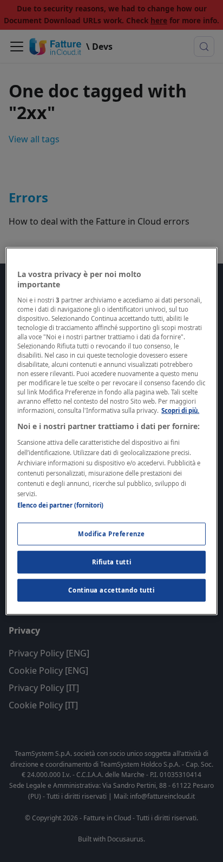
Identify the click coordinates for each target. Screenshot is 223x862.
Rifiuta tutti (111, 562)
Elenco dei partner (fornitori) (60, 505)
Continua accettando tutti (111, 590)
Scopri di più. (180, 410)
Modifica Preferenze (111, 534)
